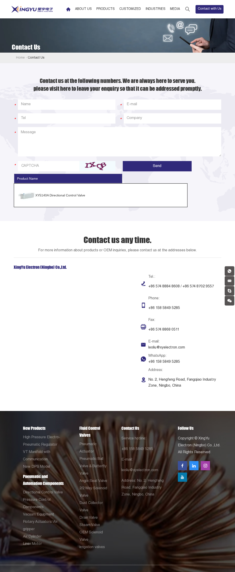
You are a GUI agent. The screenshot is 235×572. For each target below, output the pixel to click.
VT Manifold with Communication (36, 456)
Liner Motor (32, 544)
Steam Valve (89, 525)
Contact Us (130, 428)
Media (175, 9)
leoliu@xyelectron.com (166, 348)
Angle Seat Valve (93, 481)
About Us (83, 9)
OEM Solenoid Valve (91, 536)
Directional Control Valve (43, 493)
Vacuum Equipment (38, 515)
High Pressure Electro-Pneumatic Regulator (41, 441)
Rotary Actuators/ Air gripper (40, 525)
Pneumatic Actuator (88, 448)
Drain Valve (88, 518)
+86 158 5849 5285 (164, 362)
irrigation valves (92, 547)
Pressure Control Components (36, 503)
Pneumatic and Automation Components (43, 480)
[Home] (68, 9)
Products (105, 9)
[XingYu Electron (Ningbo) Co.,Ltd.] (32, 9)
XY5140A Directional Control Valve (60, 195)
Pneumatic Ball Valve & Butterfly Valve (92, 466)
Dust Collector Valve (91, 507)
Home (20, 57)
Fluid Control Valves (89, 432)
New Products (34, 428)
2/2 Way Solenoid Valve (93, 492)
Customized (130, 9)
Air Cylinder (32, 537)
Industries (155, 9)
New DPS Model (36, 467)
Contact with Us (209, 9)
